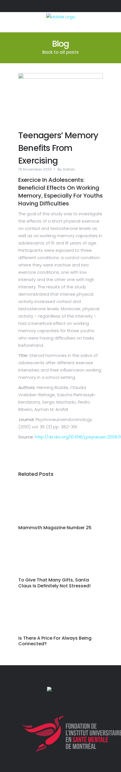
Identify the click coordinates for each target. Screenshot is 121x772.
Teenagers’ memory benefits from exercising (58, 148)
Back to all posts (60, 52)
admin (69, 169)
